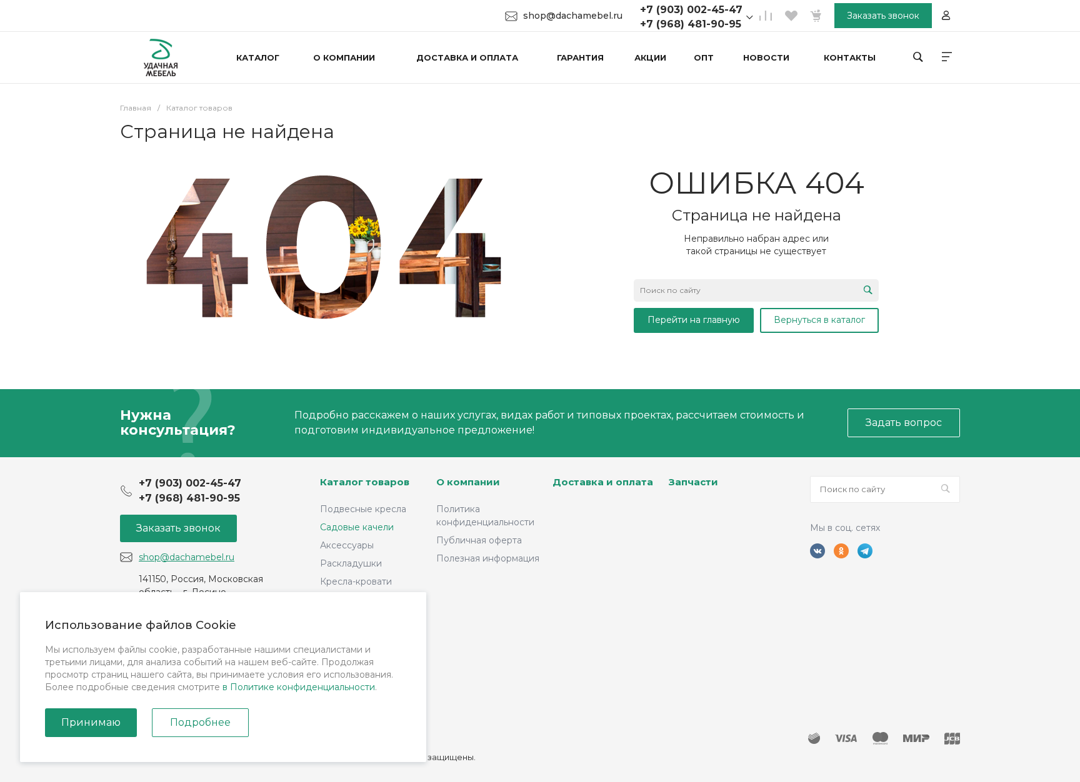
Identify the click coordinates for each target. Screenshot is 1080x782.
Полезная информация (487, 558)
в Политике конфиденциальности (298, 687)
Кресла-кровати (356, 581)
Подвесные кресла (363, 509)
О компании (468, 482)
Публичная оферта (479, 540)
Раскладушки (351, 563)
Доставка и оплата (602, 482)
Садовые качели (357, 527)
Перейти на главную (694, 319)
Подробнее (200, 722)
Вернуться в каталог (819, 319)
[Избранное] (790, 15)
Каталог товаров (364, 482)
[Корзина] (815, 15)
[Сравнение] (765, 15)
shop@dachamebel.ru (572, 15)
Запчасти (693, 482)
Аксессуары (347, 545)
